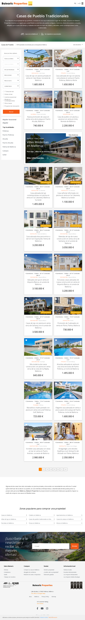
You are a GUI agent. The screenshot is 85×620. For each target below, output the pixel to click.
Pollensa (6, 131)
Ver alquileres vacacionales (53, 34)
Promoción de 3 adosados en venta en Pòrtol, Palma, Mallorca (68, 324)
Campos (5, 151)
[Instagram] (47, 608)
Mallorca (36, 596)
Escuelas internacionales (70, 572)
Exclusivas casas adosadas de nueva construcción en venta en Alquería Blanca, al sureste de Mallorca (68, 283)
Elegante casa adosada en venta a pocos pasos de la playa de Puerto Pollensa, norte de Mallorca (68, 410)
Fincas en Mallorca (34, 523)
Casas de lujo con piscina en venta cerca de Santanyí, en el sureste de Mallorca (38, 325)
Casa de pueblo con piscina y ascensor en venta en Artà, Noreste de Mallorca (68, 119)
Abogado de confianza (30, 572)
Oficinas (6, 570)
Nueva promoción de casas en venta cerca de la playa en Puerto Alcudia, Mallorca (38, 119)
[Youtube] (42, 608)
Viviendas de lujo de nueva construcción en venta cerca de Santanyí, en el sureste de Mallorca (68, 239)
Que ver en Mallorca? (31, 34)
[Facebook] (37, 608)
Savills (5, 574)
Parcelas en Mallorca (7, 523)
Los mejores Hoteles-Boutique (72, 577)
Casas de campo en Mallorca (65, 519)
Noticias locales (68, 570)
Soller (5, 155)
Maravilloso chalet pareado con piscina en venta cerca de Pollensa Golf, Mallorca (38, 410)
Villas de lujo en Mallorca (8, 519)
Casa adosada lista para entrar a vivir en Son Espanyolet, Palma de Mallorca (38, 238)
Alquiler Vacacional (9, 120)
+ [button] (78, 3)
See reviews (40, 603)
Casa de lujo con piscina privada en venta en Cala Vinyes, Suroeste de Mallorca (38, 78)
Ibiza (30, 596)
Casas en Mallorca (6, 515)
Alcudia (5, 139)
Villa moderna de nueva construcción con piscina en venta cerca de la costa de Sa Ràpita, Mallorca (38, 367)
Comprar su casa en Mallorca (31, 570)
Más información (35, 158)
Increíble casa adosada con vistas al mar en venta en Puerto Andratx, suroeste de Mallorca (38, 451)
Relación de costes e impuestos (32, 574)
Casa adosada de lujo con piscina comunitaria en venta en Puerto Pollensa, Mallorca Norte (68, 78)
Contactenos (7, 572)
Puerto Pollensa (8, 135)
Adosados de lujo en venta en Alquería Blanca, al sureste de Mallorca (38, 282)
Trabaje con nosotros (9, 577)
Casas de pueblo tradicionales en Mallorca (40, 519)
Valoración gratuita (49, 574)
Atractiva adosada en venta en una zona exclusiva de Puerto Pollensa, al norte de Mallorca (68, 366)
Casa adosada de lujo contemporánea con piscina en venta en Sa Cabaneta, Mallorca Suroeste (38, 196)
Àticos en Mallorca (62, 523)
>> (65, 469)
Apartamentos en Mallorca (65, 515)
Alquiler (5, 123)
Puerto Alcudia (8, 143)
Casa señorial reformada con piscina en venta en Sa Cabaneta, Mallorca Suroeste (68, 195)
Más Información (53, 617)
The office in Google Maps (38, 593)
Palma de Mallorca (9, 147)
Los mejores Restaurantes (71, 574)
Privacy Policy (45, 596)
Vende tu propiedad (49, 570)
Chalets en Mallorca (35, 515)
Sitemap (54, 596)
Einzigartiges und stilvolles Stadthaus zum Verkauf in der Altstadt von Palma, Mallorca (68, 451)
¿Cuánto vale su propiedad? (51, 572)
